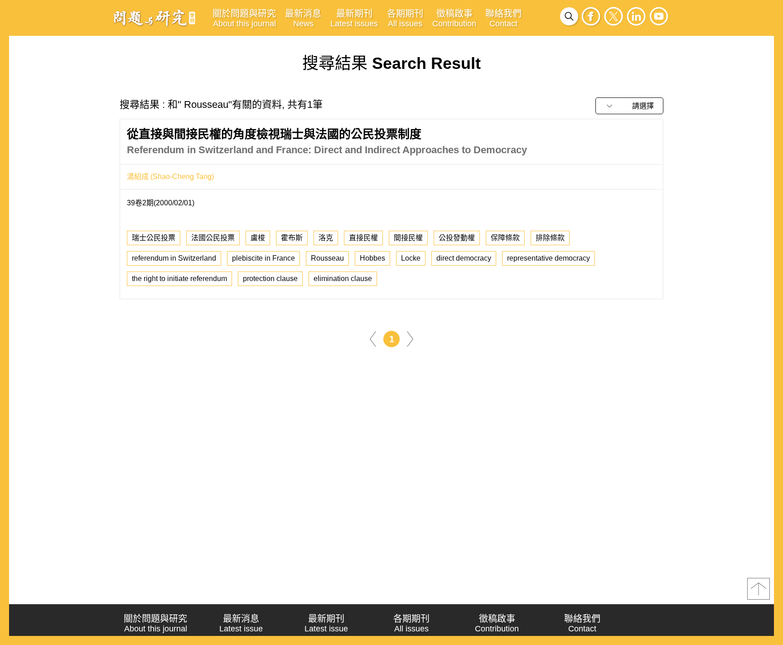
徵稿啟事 (454, 18)
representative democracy (548, 258)
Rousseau (327, 258)
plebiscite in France (263, 258)
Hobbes (372, 258)
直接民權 (363, 238)
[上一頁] (373, 338)
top (758, 589)
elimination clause (343, 278)
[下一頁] (410, 338)
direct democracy (463, 258)
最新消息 (303, 18)
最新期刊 (354, 18)
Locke (410, 258)
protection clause (270, 278)
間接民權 (408, 238)
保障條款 (505, 238)
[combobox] (629, 106)
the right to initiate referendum (179, 278)
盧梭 (258, 238)
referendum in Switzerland (174, 258)
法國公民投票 (213, 238)
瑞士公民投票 (153, 238)
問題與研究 (154, 17)
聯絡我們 (503, 18)
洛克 (326, 238)
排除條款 (550, 238)
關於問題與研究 (244, 18)
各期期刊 (405, 18)
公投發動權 (457, 238)
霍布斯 (292, 238)
